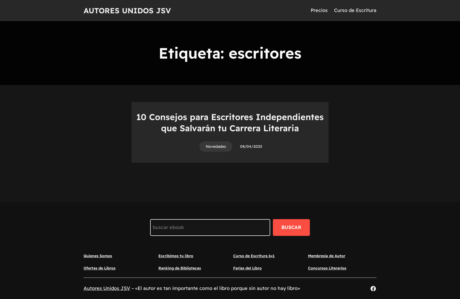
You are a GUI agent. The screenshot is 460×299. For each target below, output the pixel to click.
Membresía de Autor (326, 255)
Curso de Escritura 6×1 (254, 255)
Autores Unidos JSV (127, 10)
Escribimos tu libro (175, 255)
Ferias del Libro (247, 268)
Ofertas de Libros (100, 268)
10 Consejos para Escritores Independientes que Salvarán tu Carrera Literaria (230, 122)
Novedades (216, 146)
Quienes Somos (98, 255)
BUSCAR (291, 227)
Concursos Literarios (327, 268)
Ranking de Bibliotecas (179, 268)
